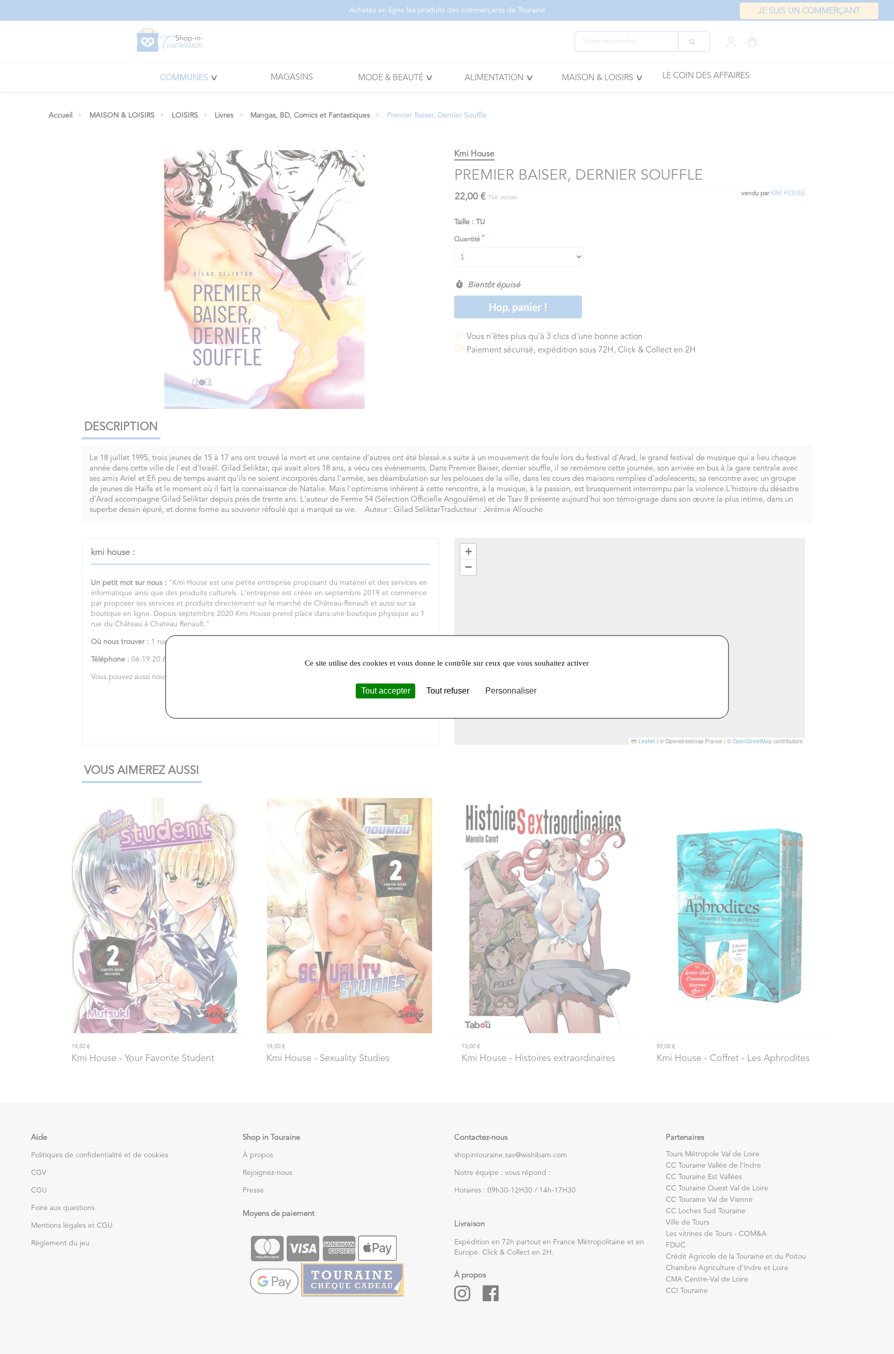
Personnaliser (511, 690)
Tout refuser (447, 690)
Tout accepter (385, 690)
